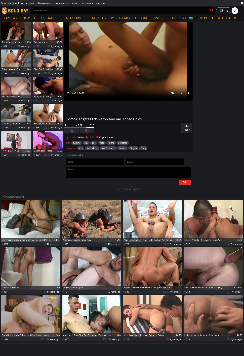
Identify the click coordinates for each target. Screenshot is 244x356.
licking (111, 142)
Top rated (50, 18)
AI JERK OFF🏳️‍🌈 (182, 18)
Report (186, 129)
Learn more (99, 2)
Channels (97, 18)
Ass (81, 148)
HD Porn (205, 18)
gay (86, 142)
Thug (143, 148)
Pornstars (120, 18)
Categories (73, 18)
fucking (76, 142)
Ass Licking (92, 148)
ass (94, 142)
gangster (122, 142)
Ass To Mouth (108, 148)
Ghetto (122, 148)
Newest (29, 18)
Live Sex (159, 18)
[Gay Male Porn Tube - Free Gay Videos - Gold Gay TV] (15, 11)
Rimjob (133, 148)
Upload (141, 18)
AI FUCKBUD (227, 18)
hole (102, 142)
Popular (9, 18)
